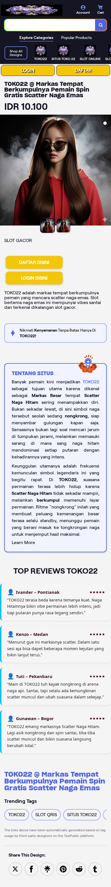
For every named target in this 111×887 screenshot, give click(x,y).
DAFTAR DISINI (34, 262)
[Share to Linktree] (47, 868)
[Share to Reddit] (79, 868)
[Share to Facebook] (31, 868)
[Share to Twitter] (15, 868)
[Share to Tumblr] (95, 868)
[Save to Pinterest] (63, 868)
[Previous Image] (4, 171)
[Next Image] (106, 171)
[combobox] (50, 25)
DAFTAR (83, 70)
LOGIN (27, 70)
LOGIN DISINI (34, 278)
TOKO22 (91, 381)
